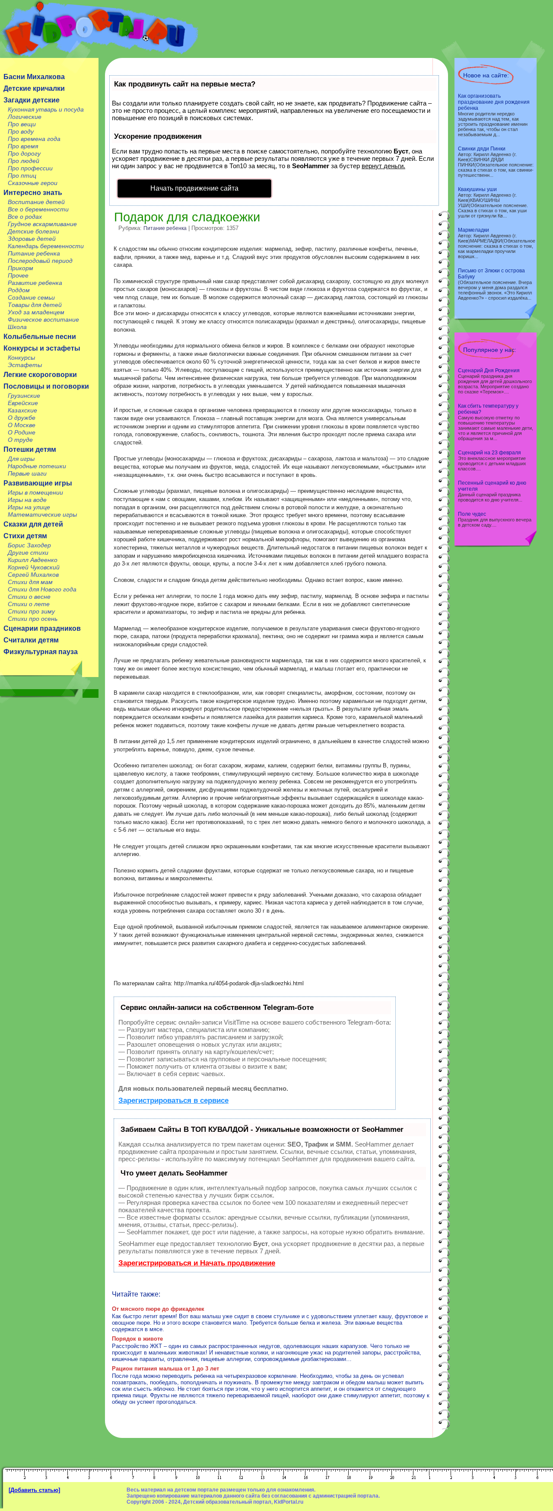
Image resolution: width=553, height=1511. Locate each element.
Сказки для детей (33, 524)
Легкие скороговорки (40, 374)
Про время (23, 146)
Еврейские (23, 402)
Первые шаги (27, 473)
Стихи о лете (29, 604)
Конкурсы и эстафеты (41, 348)
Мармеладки (473, 230)
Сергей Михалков (33, 574)
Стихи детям (25, 536)
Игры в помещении (35, 492)
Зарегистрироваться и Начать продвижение (196, 1263)
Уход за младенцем (36, 312)
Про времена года (34, 138)
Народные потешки (37, 466)
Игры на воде (27, 499)
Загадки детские (31, 100)
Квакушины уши (477, 189)
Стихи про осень (32, 618)
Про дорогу (24, 153)
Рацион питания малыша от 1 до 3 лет (165, 1368)
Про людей (23, 160)
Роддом (19, 290)
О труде (20, 439)
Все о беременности (38, 209)
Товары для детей (35, 304)
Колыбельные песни (39, 336)
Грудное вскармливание (42, 223)
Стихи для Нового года (42, 589)
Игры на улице (29, 507)
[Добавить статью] (34, 1490)
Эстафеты (25, 364)
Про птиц (22, 175)
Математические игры (42, 514)
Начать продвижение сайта (194, 188)
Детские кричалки (34, 88)
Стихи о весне (29, 596)
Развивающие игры (37, 483)
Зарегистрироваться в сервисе (173, 1100)
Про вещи (22, 124)
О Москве (21, 425)
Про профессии (30, 168)
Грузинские (24, 395)
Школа (17, 326)
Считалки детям (31, 640)
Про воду (21, 131)
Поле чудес (472, 514)
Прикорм (20, 268)
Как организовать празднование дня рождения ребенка (494, 102)
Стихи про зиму (31, 611)
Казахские (22, 410)
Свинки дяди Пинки (481, 149)
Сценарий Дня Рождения (489, 370)
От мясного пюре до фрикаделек (158, 1309)
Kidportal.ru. (99, 29)
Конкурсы (21, 357)
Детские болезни (33, 231)
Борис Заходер (29, 545)
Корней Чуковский (34, 567)
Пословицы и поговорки (46, 386)
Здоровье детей (32, 238)
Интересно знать (32, 192)
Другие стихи (28, 552)
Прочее (18, 275)
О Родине (21, 432)
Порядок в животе (137, 1338)
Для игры (21, 458)
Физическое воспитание (43, 319)
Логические (24, 116)
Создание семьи (31, 297)
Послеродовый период (40, 260)
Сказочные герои (32, 182)
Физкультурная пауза (40, 651)
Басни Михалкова (34, 76)
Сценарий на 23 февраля (489, 453)
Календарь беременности (46, 246)
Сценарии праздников (42, 628)
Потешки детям (29, 449)
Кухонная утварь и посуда (46, 109)
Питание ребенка (34, 253)
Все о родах (25, 216)
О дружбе (21, 417)
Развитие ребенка (35, 282)
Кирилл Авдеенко (32, 559)
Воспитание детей (36, 201)
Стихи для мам (30, 581)
